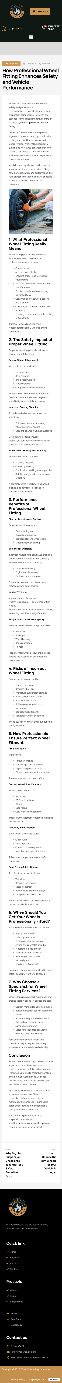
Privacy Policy (18, 1379)
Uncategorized (11, 63)
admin (47, 63)
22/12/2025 (31, 63)
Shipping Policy (37, 1379)
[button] (31, 37)
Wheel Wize (26, 1369)
